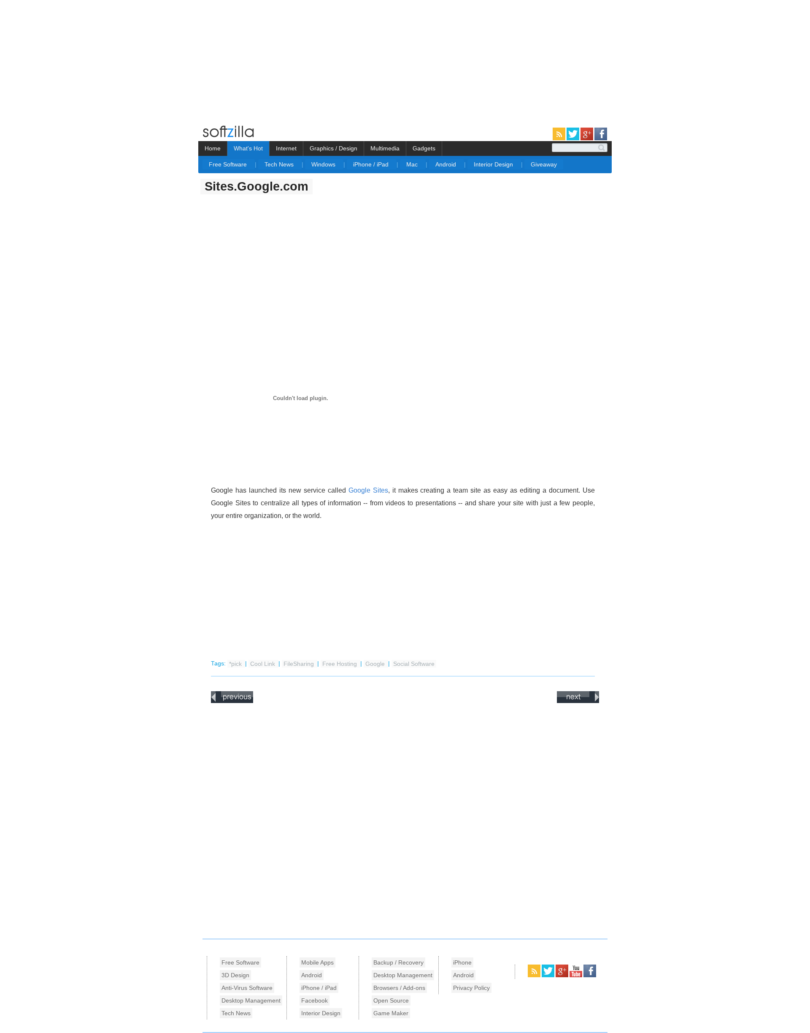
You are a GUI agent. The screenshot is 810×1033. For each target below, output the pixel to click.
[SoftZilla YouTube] (576, 975)
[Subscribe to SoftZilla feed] (560, 138)
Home (213, 148)
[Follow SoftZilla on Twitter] (573, 138)
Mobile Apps (317, 962)
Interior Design (494, 164)
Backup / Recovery (398, 962)
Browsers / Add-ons (399, 987)
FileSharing (300, 663)
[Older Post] (578, 701)
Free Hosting (340, 663)
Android (446, 164)
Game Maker (390, 1013)
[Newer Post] (232, 701)
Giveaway (544, 164)
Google (375, 663)
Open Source (391, 1000)
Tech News (280, 164)
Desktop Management (251, 1000)
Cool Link (263, 663)
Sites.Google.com (256, 186)
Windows (324, 164)
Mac (412, 164)
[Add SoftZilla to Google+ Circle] (587, 138)
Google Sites (368, 490)
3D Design (235, 975)
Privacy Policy (471, 987)
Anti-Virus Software (247, 987)
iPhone (462, 962)
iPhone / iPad (371, 164)
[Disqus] (405, 818)
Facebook (314, 1000)
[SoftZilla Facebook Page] (600, 138)
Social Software (414, 663)
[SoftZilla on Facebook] (589, 975)
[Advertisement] (71, 59)
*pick (236, 663)
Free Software (228, 164)
